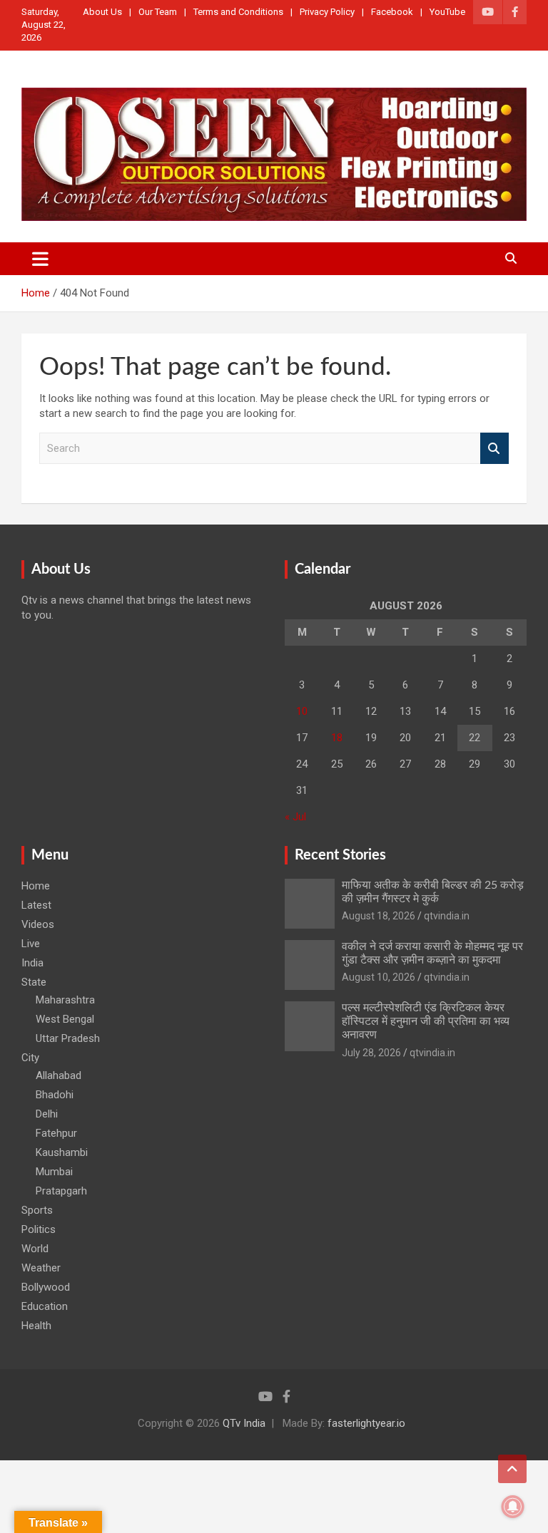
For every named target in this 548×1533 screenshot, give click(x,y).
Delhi (47, 1114)
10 (302, 711)
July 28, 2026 (371, 1052)
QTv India (244, 1423)
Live (30, 943)
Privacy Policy (327, 11)
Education (44, 1306)
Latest (36, 905)
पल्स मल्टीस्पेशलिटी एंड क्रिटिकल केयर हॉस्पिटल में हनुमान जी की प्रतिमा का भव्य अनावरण (425, 1021)
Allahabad (58, 1075)
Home (35, 885)
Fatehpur (56, 1133)
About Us (102, 11)
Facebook (392, 11)
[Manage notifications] (513, 1506)
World (35, 1248)
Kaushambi (62, 1152)
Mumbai (54, 1171)
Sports (37, 1210)
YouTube (447, 11)
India (32, 962)
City (30, 1057)
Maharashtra (65, 999)
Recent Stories (340, 855)
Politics (38, 1229)
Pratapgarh (61, 1190)
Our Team (157, 11)
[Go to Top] (512, 1469)
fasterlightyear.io (366, 1423)
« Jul (295, 816)
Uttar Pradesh (68, 1038)
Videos (37, 924)
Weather (41, 1267)
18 (336, 737)
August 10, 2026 (378, 977)
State (33, 982)
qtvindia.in (447, 916)
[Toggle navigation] (40, 258)
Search (494, 449)
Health (36, 1325)
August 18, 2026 (378, 916)
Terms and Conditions (238, 11)
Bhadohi (54, 1094)
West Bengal (65, 1019)
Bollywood (45, 1287)
